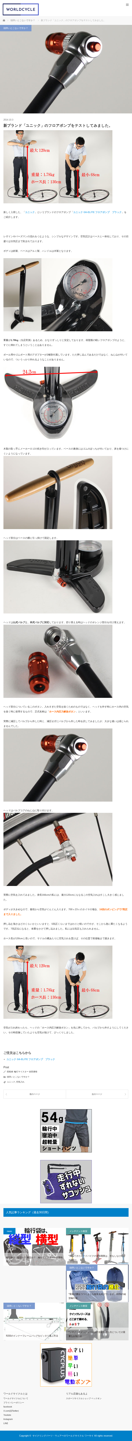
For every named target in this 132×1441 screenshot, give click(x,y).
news (9, 1231)
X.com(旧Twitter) (11, 1411)
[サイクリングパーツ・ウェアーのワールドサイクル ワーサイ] (21, 14)
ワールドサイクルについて (15, 1398)
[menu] (127, 5)
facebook (7, 1407)
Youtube (7, 1415)
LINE (5, 1423)
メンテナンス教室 (78, 1231)
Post (6, 1067)
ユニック (11, 1082)
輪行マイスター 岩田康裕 (25, 1071)
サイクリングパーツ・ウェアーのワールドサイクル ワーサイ (63, 1435)
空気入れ (20, 1082)
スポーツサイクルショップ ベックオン (84, 1398)
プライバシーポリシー (13, 1402)
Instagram (8, 1419)
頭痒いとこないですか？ (15, 28)
